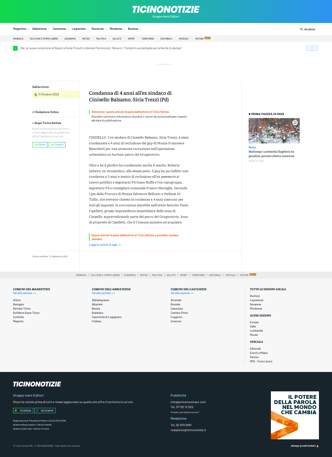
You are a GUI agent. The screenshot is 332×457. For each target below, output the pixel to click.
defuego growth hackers (303, 445)
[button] (307, 29)
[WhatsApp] (146, 260)
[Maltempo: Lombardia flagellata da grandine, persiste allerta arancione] (274, 131)
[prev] (308, 48)
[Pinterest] (137, 260)
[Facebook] (120, 260)
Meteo (252, 147)
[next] (315, 48)
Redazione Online (47, 112)
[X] (128, 260)
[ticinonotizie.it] (166, 9)
